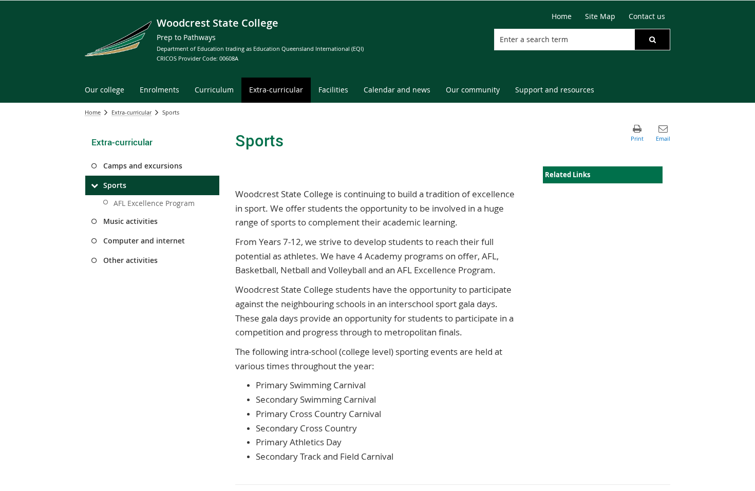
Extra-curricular (131, 112)
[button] (652, 39)
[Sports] (94, 185)
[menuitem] (104, 90)
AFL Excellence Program (154, 203)
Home (93, 112)
